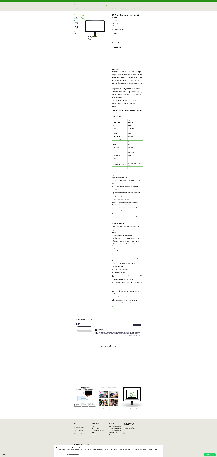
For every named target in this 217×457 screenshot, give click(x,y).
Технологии (99, 8)
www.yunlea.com (81, 438)
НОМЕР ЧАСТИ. (116, 23)
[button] (117, 21)
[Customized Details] (85, 396)
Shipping (114, 33)
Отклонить (142, 454)
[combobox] (117, 325)
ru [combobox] (92, 319)
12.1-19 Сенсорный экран (115, 428)
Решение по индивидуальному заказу (120, 8)
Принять (108, 454)
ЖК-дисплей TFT (113, 432)
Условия (93, 432)
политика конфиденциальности (98, 430)
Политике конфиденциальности (104, 451)
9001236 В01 (116, 25)
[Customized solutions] (132, 396)
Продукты (78, 8)
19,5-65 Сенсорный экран (115, 430)
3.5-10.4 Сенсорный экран (115, 426)
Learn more (120, 60)
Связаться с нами (136, 8)
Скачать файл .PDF (116, 116)
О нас (85, 8)
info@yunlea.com (80, 433)
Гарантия (94, 434)
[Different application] (108, 396)
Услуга (91, 8)
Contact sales (116, 37)
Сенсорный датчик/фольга (115, 434)
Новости (107, 8)
